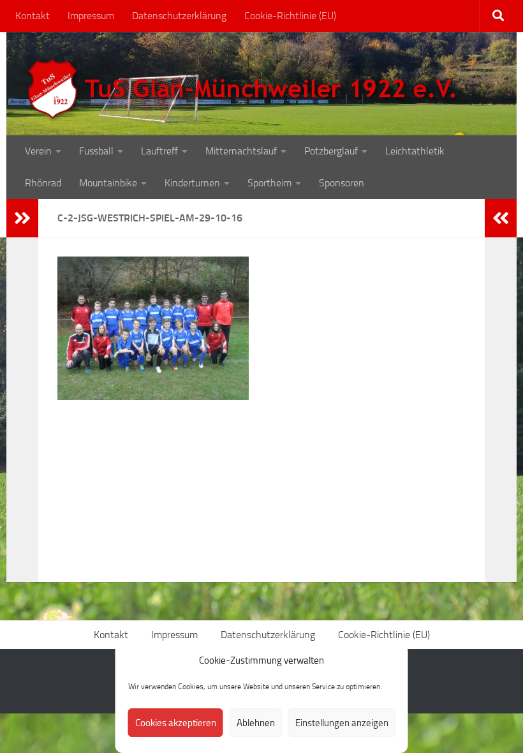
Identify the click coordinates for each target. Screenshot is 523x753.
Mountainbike (108, 183)
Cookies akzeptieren (175, 723)
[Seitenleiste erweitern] (22, 218)
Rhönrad (43, 183)
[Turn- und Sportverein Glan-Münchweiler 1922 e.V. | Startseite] (245, 89)
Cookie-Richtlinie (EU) (290, 16)
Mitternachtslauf (241, 151)
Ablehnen (256, 723)
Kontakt (32, 16)
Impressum (91, 16)
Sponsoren (341, 183)
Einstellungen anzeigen (341, 723)
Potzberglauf (331, 151)
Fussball (96, 151)
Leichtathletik (415, 151)
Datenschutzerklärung (179, 16)
